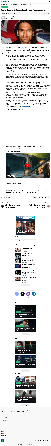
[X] (22, 296)
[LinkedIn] (34, 296)
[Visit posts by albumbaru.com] (3, 18)
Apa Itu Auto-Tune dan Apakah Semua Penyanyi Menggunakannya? (28, 266)
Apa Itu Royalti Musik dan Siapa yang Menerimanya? (24, 315)
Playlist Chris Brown (10, 192)
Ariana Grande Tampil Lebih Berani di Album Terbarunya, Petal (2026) (28, 272)
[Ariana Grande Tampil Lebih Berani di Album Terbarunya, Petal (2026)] (18, 272)
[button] (47, 1)
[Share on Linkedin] (12, 13)
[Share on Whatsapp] (10, 13)
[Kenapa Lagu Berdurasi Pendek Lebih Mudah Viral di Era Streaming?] (18, 279)
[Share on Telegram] (14, 13)
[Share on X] (8, 13)
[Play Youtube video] (28, 165)
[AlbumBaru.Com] (6, 1)
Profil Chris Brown (18, 192)
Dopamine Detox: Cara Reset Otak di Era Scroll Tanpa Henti (25, 386)
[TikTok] (47, 440)
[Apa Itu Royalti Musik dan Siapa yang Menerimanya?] (18, 255)
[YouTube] (44, 440)
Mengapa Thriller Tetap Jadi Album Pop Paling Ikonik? (25, 329)
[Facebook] (17, 296)
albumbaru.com (8, 17)
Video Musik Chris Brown (31, 192)
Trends (18, 395)
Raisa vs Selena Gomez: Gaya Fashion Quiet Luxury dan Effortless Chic (23, 350)
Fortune (41, 190)
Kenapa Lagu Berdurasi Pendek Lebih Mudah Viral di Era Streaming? (29, 279)
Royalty (24, 192)
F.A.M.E (38, 190)
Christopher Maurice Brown (30, 190)
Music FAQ (19, 312)
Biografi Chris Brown (15, 190)
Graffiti (45, 190)
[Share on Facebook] (6, 13)
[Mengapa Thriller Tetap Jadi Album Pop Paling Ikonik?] (18, 260)
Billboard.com (25, 106)
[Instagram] (28, 296)
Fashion (18, 346)
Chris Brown (22, 190)
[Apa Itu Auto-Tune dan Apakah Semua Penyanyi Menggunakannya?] (18, 266)
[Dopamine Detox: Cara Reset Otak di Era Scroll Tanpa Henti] (18, 250)
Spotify (18, 148)
